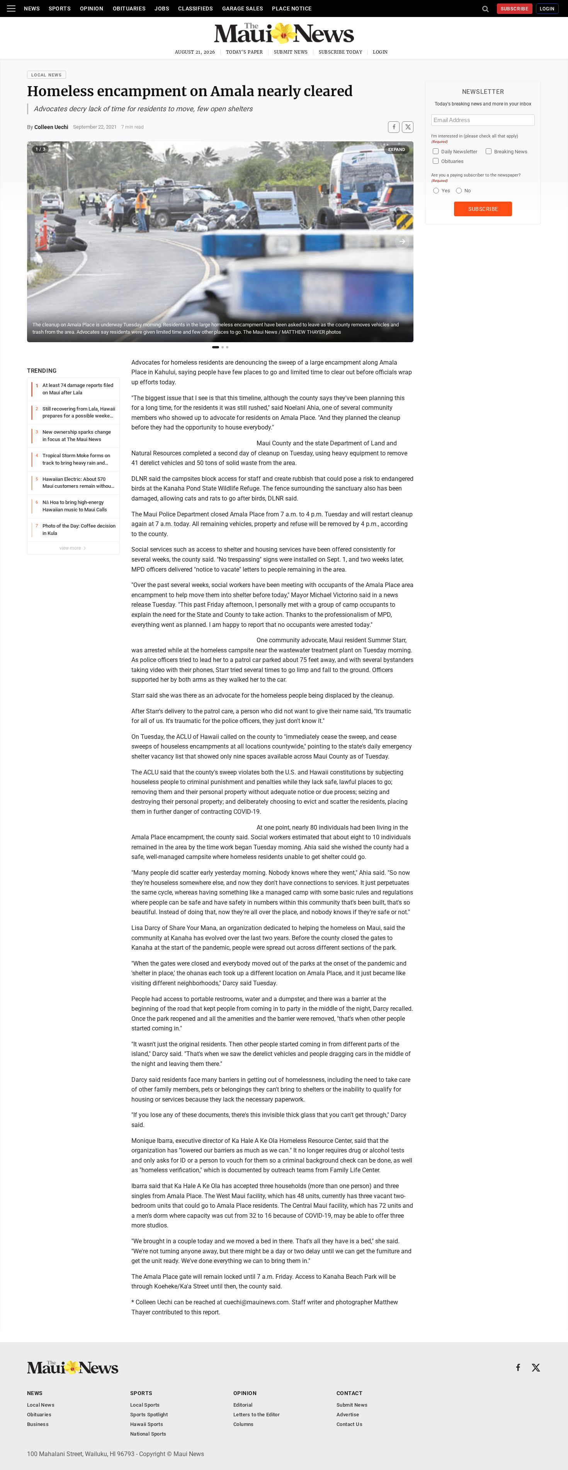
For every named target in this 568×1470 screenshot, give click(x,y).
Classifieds (195, 8)
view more (71, 548)
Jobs (162, 8)
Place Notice (292, 8)
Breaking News (510, 151)
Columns (243, 1424)
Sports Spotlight (149, 1414)
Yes (445, 191)
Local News (46, 75)
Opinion (92, 8)
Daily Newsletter (459, 151)
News (31, 8)
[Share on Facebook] (393, 126)
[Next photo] (402, 242)
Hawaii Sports (146, 1424)
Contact (349, 1393)
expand (396, 149)
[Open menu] (11, 8)
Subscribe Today (340, 52)
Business (38, 1424)
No (467, 191)
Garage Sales (242, 8)
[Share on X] (407, 126)
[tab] (215, 347)
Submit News (291, 52)
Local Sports (145, 1405)
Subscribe (515, 9)
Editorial (243, 1405)
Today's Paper (244, 52)
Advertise (348, 1414)
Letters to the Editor (256, 1414)
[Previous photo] (38, 242)
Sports (59, 8)
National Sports (148, 1434)
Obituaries (129, 8)
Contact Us (349, 1424)
